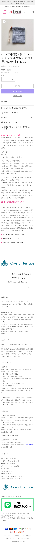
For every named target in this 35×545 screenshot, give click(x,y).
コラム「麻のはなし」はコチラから (14, 234)
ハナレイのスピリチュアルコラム (13, 479)
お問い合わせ (29, 444)
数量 (2, 75)
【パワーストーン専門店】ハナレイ (15, 536)
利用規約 (20, 538)
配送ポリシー (27, 538)
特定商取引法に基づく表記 (18, 541)
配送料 (5, 72)
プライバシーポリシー (11, 538)
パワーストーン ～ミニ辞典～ (12, 466)
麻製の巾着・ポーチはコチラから (13, 242)
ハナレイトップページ (9, 458)
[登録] (28, 287)
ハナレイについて (8, 468)
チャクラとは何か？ (9, 463)
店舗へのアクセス (7, 471)
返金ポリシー (29, 536)
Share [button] (5, 101)
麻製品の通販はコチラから (11, 238)
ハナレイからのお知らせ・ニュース (14, 476)
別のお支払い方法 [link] (17, 95)
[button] (5, 11)
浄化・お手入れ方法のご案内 (11, 461)
